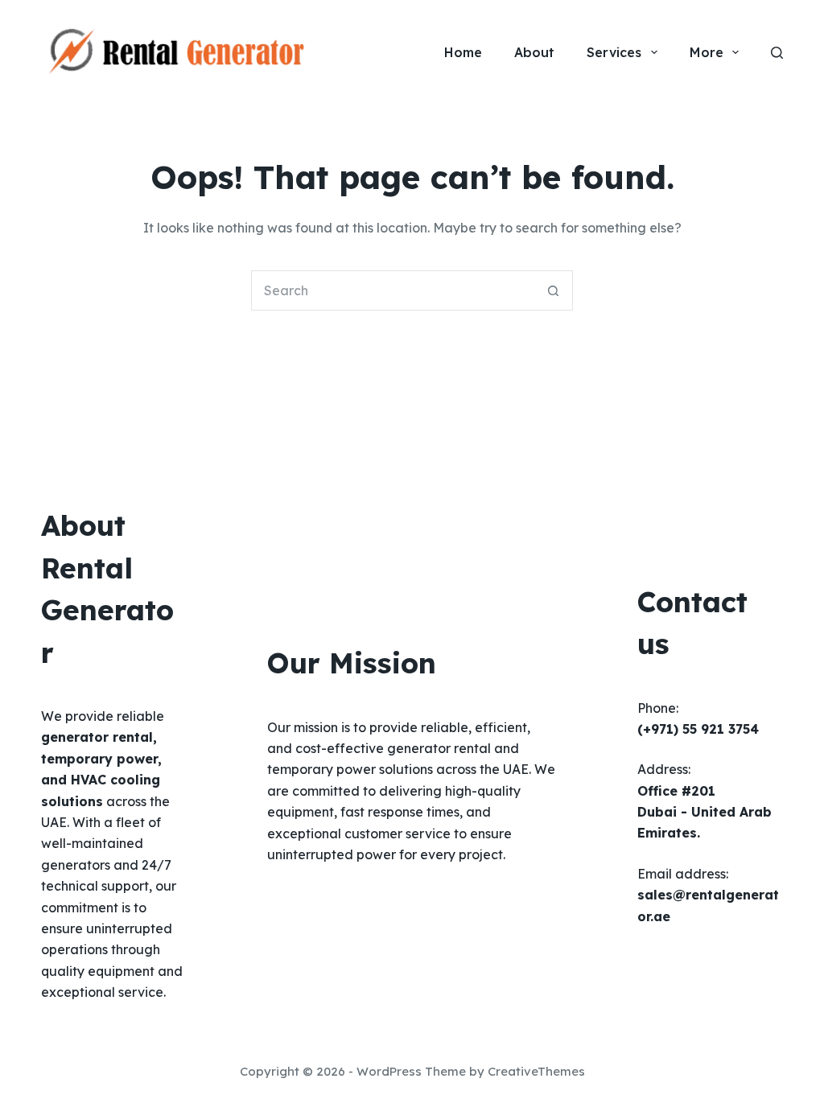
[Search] (777, 53)
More (706, 52)
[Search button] (553, 290)
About (534, 52)
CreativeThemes (536, 1071)
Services (614, 52)
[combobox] (393, 290)
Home (463, 52)
